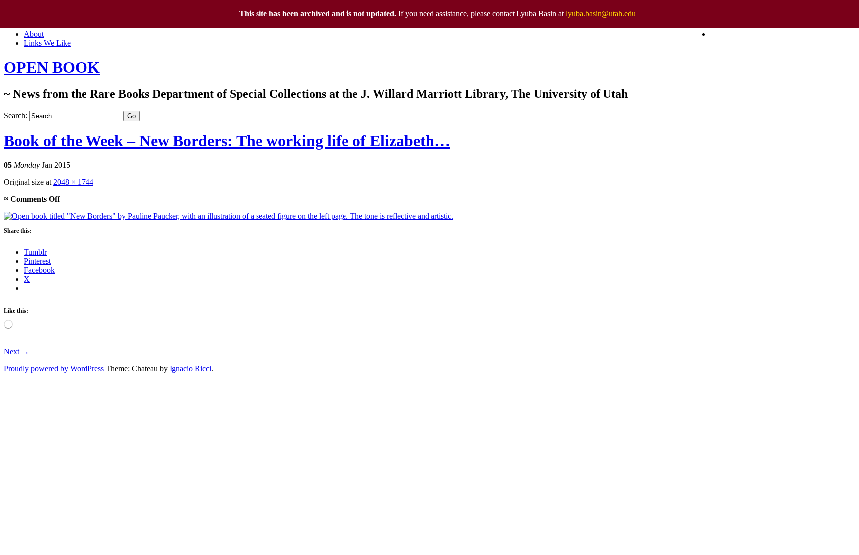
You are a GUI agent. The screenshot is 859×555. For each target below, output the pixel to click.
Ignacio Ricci (190, 368)
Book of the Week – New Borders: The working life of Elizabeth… (227, 141)
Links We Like (47, 43)
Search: (15, 115)
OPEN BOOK (52, 67)
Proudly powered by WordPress (54, 368)
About (34, 34)
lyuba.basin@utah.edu (601, 13)
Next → (16, 351)
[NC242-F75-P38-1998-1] (228, 216)
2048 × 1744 (73, 182)
